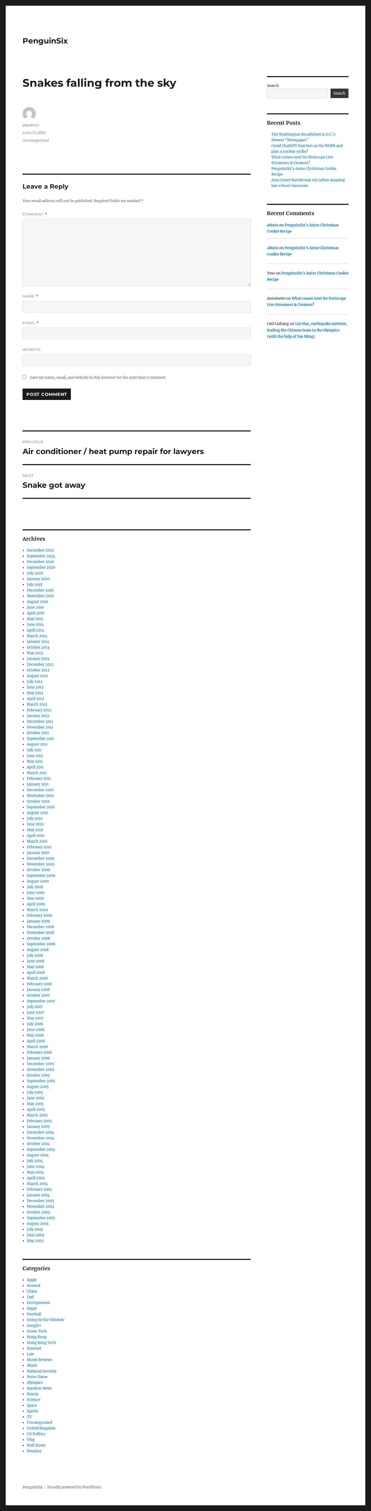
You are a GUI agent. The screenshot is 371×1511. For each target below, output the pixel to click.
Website (32, 349)
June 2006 (36, 1029)
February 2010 (39, 847)
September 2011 (40, 738)
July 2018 (34, 584)
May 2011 (35, 761)
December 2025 (40, 550)
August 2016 (37, 601)
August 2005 (38, 1086)
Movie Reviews (39, 1359)
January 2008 (38, 989)
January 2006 (38, 1058)
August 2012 (37, 676)
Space (32, 1405)
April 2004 (36, 1178)
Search (273, 85)
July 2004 (35, 1161)
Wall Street (36, 1445)
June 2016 (35, 607)
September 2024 (41, 556)
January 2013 (38, 658)
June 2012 (35, 687)
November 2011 (40, 727)
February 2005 (39, 1121)
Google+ (34, 1325)
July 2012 (34, 681)
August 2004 (38, 1155)
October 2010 (38, 801)
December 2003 (40, 1201)
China (32, 1291)
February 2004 (39, 1189)
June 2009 (36, 892)
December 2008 (40, 927)
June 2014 (35, 624)
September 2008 (41, 944)
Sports (32, 1411)
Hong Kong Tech (41, 1342)
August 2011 (37, 744)
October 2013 (38, 647)
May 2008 (35, 967)
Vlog (31, 1439)
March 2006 (37, 1046)
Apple (32, 1280)
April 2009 (36, 904)
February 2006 (39, 1052)
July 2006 (35, 1024)
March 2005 (37, 1115)
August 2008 (38, 949)
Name (30, 296)
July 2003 (35, 1229)
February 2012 (39, 710)
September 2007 (41, 1001)
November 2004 (40, 1138)
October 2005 (38, 1075)
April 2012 (35, 698)
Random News (39, 1388)
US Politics (36, 1434)
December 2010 (40, 790)
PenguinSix (45, 40)
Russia (32, 1394)
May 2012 (35, 693)
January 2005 (38, 1126)
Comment (35, 214)
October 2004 (38, 1143)
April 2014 (35, 630)
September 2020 (41, 567)
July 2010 (34, 818)
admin (272, 225)
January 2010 (38, 852)
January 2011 (38, 784)
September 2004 (41, 1149)
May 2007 (35, 1018)
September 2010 (41, 807)
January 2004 (38, 1195)
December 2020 (40, 561)
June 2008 (35, 961)
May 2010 (35, 830)
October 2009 (38, 870)
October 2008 (38, 938)
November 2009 (41, 864)
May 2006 (35, 1035)
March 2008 (37, 978)
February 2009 (39, 915)
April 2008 (36, 972)
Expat (32, 1308)
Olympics (35, 1382)
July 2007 (35, 1007)
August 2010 (37, 813)
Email (31, 323)
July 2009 (35, 887)
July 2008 (35, 955)
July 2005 (35, 1092)
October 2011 (38, 733)
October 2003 (38, 1212)
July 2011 (34, 750)
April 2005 (36, 1109)
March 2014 (37, 636)
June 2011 (35, 755)
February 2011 (39, 778)
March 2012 (37, 704)
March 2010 (37, 841)
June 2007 (35, 1012)
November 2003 (40, 1206)
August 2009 (38, 881)
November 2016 (40, 596)
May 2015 (35, 619)
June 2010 (35, 824)
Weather (34, 1451)
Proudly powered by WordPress (74, 1487)
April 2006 (36, 1041)
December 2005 (40, 1064)
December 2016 (40, 590)
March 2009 (37, 910)
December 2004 (40, 1132)
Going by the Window (45, 1320)
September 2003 (41, 1218)
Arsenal (33, 1285)
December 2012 (40, 664)
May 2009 (35, 898)
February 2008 (39, 984)
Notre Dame (37, 1377)
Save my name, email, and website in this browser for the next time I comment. (98, 377)
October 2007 (38, 995)
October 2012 (38, 670)
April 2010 (35, 835)
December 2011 (40, 721)
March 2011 (37, 773)
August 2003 (37, 1223)
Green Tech (37, 1331)
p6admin (31, 125)
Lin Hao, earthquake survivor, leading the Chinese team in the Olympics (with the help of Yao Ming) (307, 330)
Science (33, 1399)
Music (32, 1365)
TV (29, 1417)
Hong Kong (37, 1337)
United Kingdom (41, 1428)
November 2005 (40, 1069)
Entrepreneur (38, 1302)
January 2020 (38, 579)
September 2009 (41, 875)
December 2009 (40, 858)
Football (34, 1314)
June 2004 (35, 1166)
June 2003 (35, 1235)
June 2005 (35, 1098)
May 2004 (35, 1172)
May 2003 (35, 1240)
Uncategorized (36, 140)
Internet (34, 1348)
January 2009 (38, 921)
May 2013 (35, 653)
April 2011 (35, 767)
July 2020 (35, 573)
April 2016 (36, 613)
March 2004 (37, 1183)
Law (30, 1354)
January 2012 (38, 716)
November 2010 (40, 795)
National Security (41, 1371)
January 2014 (38, 641)
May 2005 (35, 1104)
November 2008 (40, 932)
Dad (30, 1297)
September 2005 (41, 1081)
